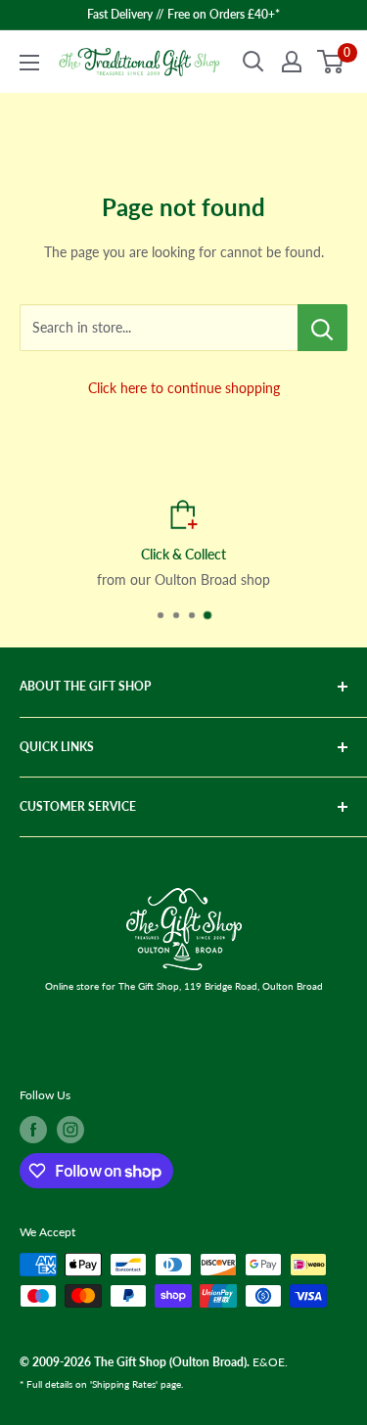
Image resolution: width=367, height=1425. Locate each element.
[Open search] (253, 61)
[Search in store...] (322, 327)
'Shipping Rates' (124, 1384)
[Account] (291, 61)
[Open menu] (29, 62)
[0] (331, 61)
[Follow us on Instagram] (70, 1129)
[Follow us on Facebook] (33, 1129)
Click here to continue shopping (184, 387)
